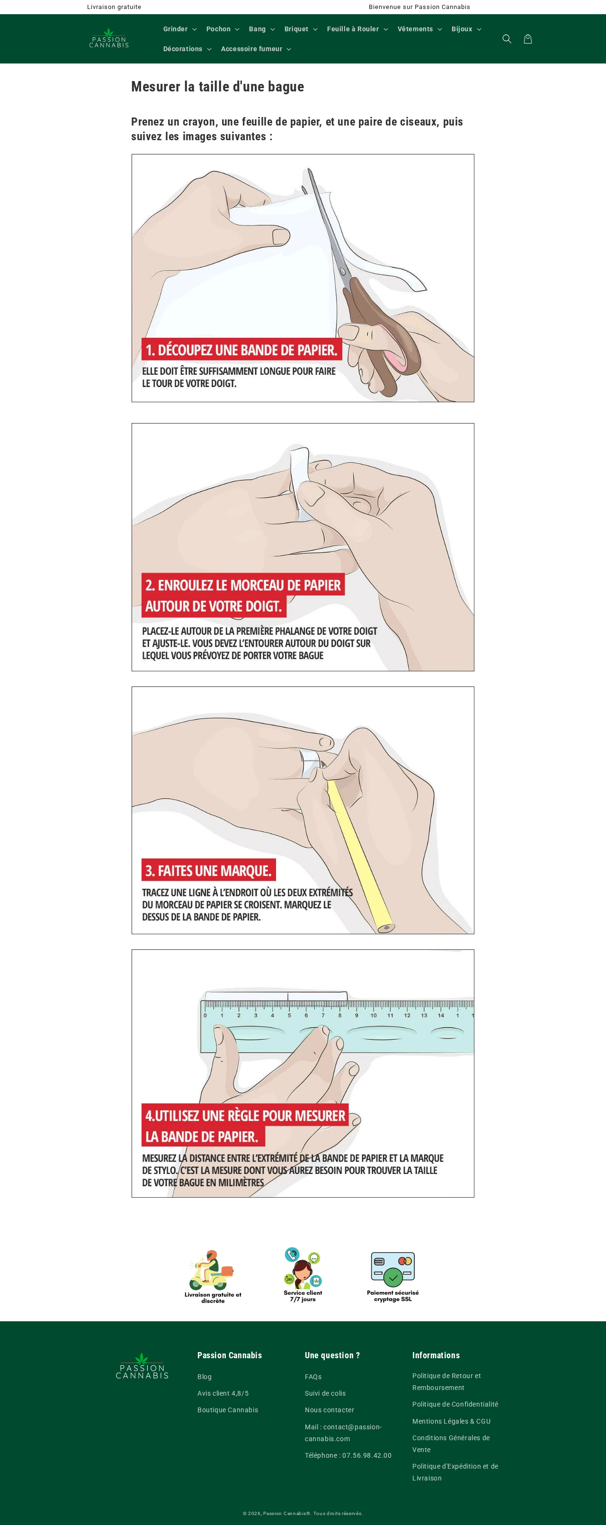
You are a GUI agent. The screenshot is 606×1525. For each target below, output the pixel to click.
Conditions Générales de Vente (451, 1443)
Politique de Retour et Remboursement (446, 1381)
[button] (179, 29)
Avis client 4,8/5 (223, 1393)
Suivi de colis (325, 1393)
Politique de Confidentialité (455, 1404)
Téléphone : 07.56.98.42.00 (348, 1455)
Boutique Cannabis (227, 1410)
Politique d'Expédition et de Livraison (455, 1472)
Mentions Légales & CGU (451, 1421)
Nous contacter (329, 1410)
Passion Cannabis (284, 1513)
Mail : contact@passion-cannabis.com (343, 1433)
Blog (204, 1377)
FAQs (313, 1377)
